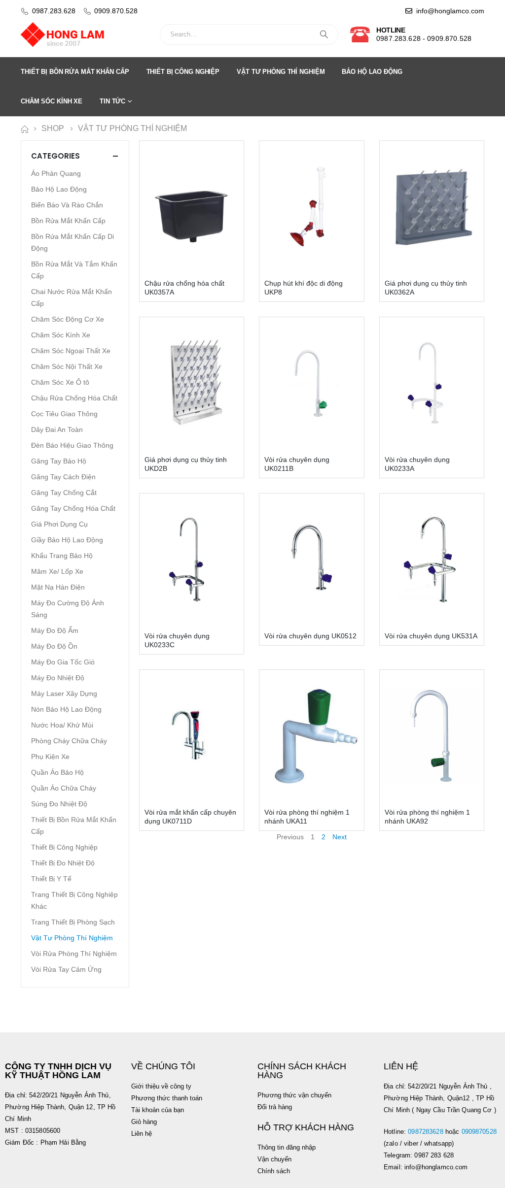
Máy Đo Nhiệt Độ (57, 678)
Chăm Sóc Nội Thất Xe (67, 366)
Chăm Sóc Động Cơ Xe (67, 319)
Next (339, 837)
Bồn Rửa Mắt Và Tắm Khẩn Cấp (74, 270)
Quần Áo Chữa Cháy (63, 788)
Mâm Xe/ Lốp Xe (57, 571)
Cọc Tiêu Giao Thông (64, 414)
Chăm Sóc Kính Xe (51, 101)
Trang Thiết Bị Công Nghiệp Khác (74, 900)
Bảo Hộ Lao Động (372, 71)
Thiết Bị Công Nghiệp (183, 71)
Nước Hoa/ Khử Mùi (62, 725)
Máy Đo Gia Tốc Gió (63, 662)
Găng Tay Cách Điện (63, 477)
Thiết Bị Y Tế (51, 879)
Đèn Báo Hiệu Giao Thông (72, 445)
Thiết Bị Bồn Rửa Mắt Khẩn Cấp (75, 71)
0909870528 (480, 1131)
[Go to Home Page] (24, 128)
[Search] (324, 34)
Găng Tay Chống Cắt (64, 492)
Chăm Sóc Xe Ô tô (60, 382)
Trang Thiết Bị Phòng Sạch (73, 922)
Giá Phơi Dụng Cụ (59, 524)
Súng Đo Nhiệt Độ (59, 804)
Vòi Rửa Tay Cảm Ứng (66, 969)
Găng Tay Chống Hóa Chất (73, 508)
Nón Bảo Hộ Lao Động (66, 709)
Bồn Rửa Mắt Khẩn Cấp (68, 221)
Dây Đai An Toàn (57, 429)
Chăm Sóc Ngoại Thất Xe (70, 351)
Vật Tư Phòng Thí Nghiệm (281, 71)
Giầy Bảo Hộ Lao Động (67, 540)
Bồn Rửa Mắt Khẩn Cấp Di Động (72, 242)
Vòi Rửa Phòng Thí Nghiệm (74, 953)
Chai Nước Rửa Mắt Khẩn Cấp (71, 297)
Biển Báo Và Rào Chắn (67, 205)
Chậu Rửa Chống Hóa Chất (74, 398)
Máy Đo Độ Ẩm (54, 630)
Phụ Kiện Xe (50, 756)
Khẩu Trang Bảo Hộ (62, 556)
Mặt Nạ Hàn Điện (58, 587)
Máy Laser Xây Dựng (64, 693)
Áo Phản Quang (56, 173)
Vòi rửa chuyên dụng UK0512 (310, 636)
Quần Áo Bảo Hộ (57, 772)
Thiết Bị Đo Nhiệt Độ (63, 863)
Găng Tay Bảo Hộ (58, 461)
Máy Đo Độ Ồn (54, 646)
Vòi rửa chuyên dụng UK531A (431, 636)
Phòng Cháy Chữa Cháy (69, 741)
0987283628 (425, 1131)
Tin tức (112, 101)
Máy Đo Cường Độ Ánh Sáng (67, 609)
